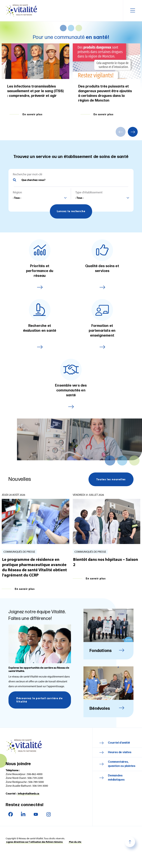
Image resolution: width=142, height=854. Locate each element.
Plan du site (75, 841)
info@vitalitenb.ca (28, 793)
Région (17, 192)
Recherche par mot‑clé (27, 174)
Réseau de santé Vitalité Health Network (23, 10)
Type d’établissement (89, 192)
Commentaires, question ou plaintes (121, 764)
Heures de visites (119, 752)
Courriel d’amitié (119, 742)
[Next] (133, 132)
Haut (130, 842)
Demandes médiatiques (116, 777)
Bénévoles (100, 708)
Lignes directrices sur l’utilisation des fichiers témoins (34, 841)
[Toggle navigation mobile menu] (132, 10)
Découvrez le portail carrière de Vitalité (39, 699)
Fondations (101, 650)
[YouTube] (36, 814)
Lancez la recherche (71, 211)
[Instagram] (49, 814)
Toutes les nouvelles (111, 479)
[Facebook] (11, 814)
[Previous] (121, 132)
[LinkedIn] (23, 814)
